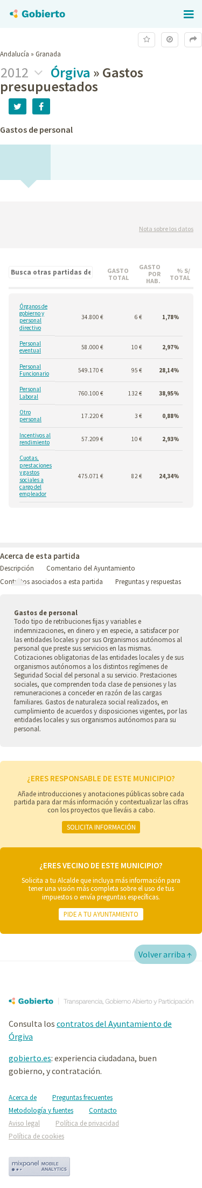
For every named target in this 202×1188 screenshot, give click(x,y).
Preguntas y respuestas (148, 581)
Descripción (17, 568)
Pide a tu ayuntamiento (101, 914)
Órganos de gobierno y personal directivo (33, 317)
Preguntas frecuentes (82, 1097)
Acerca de (23, 1097)
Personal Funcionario (34, 370)
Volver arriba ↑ (165, 954)
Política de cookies (36, 1136)
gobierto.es (30, 1058)
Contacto (103, 1110)
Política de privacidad (87, 1123)
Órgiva (70, 72)
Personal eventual (30, 347)
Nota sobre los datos (166, 229)
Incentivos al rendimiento (35, 439)
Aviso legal (24, 1123)
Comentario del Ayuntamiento (90, 568)
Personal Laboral (30, 393)
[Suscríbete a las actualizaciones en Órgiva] (146, 39)
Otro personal (30, 416)
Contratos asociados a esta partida (51, 581)
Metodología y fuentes (41, 1110)
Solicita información (101, 827)
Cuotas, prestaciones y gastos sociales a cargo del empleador (35, 476)
